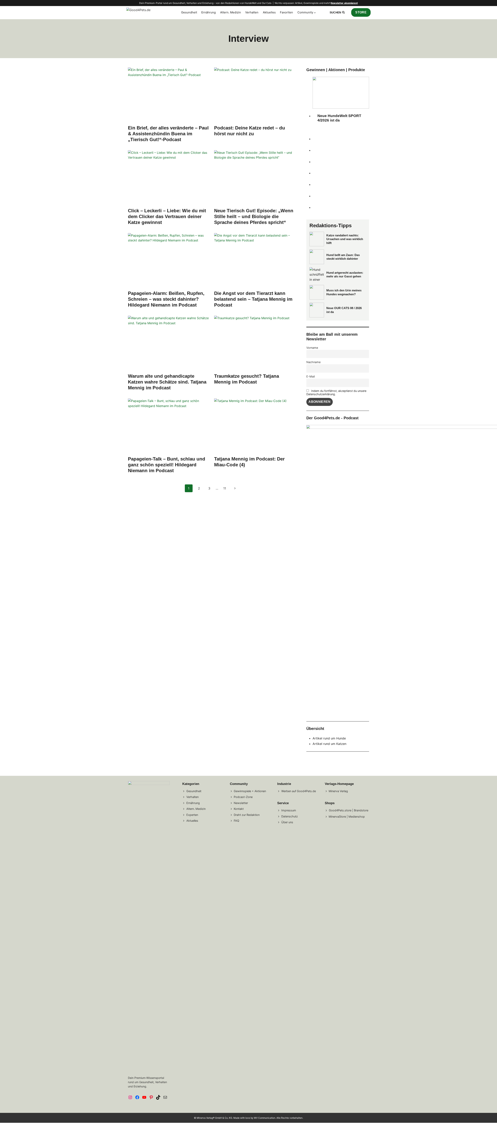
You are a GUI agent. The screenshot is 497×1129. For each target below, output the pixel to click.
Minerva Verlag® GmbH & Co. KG (214, 1117)
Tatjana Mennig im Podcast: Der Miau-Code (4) (249, 461)
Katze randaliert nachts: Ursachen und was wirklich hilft (344, 239)
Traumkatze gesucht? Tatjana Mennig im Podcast (246, 378)
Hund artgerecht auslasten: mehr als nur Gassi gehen (344, 274)
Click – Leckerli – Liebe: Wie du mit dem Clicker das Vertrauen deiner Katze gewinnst (167, 216)
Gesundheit (189, 12)
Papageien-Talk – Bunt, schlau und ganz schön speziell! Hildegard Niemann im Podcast (166, 464)
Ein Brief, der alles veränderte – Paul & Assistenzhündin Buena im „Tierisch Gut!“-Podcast (168, 133)
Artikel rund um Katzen (329, 744)
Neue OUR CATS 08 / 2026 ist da (344, 310)
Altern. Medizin (230, 12)
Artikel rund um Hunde (329, 738)
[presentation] (168, 94)
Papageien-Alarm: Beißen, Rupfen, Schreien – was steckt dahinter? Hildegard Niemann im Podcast (166, 299)
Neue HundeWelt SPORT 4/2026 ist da (339, 118)
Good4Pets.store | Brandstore (348, 810)
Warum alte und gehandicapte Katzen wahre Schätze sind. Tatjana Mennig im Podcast (167, 381)
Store (361, 12)
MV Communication (264, 1117)
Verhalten (251, 12)
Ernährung (208, 12)
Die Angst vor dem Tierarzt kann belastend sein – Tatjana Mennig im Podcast (253, 299)
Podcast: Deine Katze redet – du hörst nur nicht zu (249, 130)
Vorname (312, 347)
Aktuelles (269, 12)
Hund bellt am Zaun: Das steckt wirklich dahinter (343, 256)
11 (224, 488)
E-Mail (310, 376)
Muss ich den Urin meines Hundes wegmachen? (343, 292)
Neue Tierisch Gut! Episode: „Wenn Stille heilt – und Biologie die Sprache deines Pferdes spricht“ (253, 216)
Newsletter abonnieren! (344, 3)
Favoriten (286, 12)
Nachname (313, 362)
